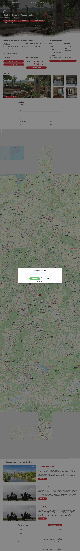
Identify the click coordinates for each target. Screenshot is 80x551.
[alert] (40, 275)
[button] (40, 275)
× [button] (60, 268)
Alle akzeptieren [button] (34, 278)
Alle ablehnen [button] (46, 278)
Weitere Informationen (42, 274)
